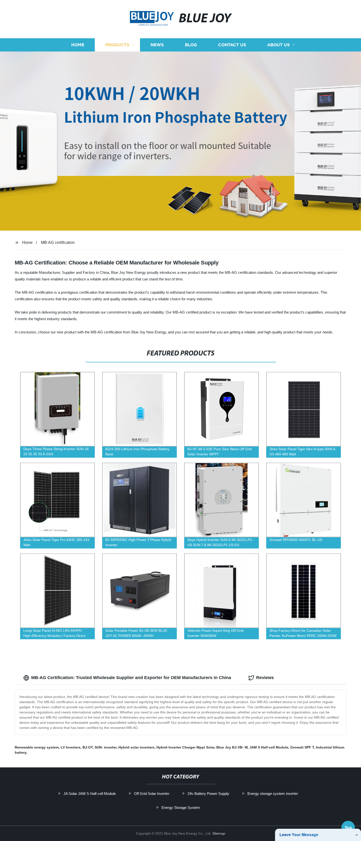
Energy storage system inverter (272, 793)
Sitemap (218, 833)
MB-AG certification (58, 242)
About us (278, 44)
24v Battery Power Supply (208, 793)
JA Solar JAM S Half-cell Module (89, 793)
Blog (191, 44)
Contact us (232, 44)
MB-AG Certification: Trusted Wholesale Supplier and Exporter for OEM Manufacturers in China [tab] (131, 677)
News (157, 44)
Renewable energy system (37, 747)
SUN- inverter (105, 747)
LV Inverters (71, 747)
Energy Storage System (180, 807)
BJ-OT (88, 747)
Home (77, 44)
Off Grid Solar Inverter (151, 793)
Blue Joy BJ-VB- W (232, 747)
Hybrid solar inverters (136, 747)
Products (117, 44)
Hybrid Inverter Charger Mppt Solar (185, 747)
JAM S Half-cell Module (269, 747)
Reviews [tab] (265, 677)
